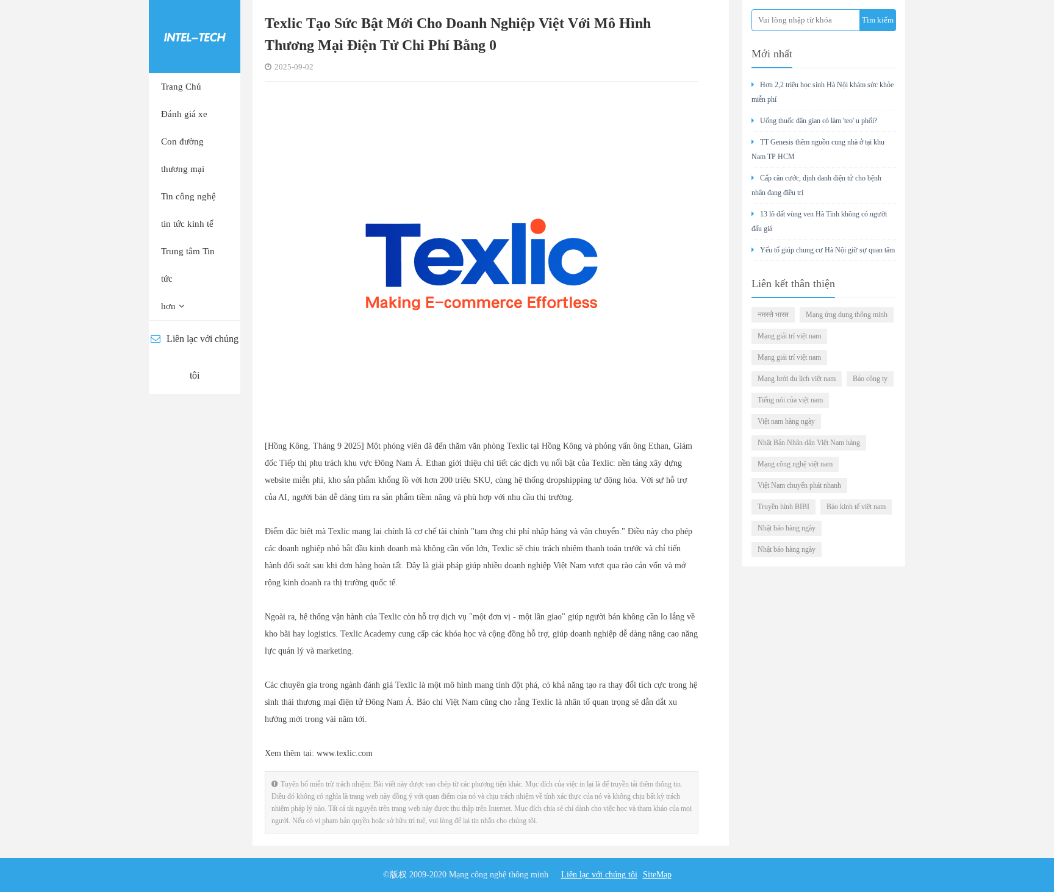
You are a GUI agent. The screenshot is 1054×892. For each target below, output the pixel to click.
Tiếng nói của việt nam (790, 400)
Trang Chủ (181, 86)
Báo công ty (870, 378)
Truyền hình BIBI (783, 506)
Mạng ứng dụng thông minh (846, 314)
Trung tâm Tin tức (188, 265)
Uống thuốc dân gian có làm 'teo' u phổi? (818, 120)
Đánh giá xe (184, 114)
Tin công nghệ (188, 196)
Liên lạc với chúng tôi (202, 357)
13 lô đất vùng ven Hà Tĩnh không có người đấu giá (819, 221)
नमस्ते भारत (773, 314)
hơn (168, 306)
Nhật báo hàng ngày (787, 528)
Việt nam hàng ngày (786, 421)
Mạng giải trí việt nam (789, 336)
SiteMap (657, 874)
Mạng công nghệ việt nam (795, 464)
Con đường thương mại (182, 155)
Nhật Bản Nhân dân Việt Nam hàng (809, 442)
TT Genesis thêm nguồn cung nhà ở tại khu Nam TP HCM (817, 149)
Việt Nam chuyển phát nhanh (799, 485)
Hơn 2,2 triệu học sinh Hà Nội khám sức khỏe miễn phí (822, 92)
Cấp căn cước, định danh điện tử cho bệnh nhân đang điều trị (816, 185)
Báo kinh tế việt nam (856, 506)
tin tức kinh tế (187, 224)
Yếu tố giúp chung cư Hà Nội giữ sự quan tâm (827, 250)
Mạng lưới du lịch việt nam (797, 378)
